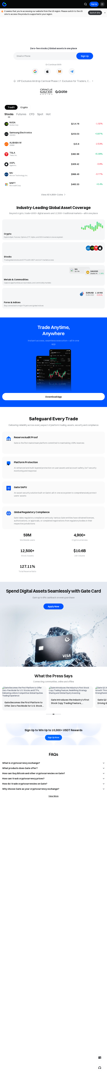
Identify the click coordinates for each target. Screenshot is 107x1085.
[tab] (10, 114)
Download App (53, 396)
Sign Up (94, 4)
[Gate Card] (99, 1057)
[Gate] (4, 4)
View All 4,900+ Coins (52, 194)
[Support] (99, 1067)
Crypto (24, 107)
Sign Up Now (53, 737)
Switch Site (95, 12)
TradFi (11, 107)
